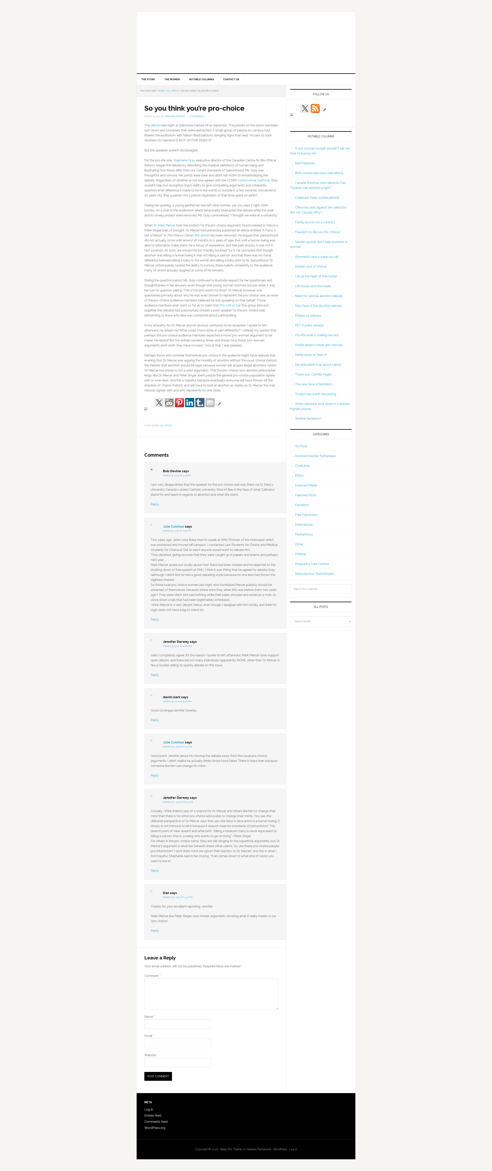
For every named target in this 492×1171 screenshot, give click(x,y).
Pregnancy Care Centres (312, 564)
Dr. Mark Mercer (164, 225)
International (304, 524)
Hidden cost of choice (310, 266)
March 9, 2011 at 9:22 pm (177, 701)
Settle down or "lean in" (311, 355)
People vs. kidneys (308, 315)
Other (299, 544)
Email (149, 1036)
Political (300, 554)
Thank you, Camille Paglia (313, 374)
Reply (155, 504)
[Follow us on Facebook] (294, 117)
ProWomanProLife (246, 42)
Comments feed (156, 1121)
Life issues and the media (313, 286)
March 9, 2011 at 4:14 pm (177, 475)
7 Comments (197, 116)
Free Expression (306, 515)
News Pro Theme (231, 1149)
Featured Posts (306, 495)
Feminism (302, 505)
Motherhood (304, 534)
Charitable (302, 466)
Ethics (299, 475)
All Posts (166, 425)
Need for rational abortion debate (318, 296)
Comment (152, 976)
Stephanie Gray (184, 160)
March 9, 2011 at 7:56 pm (177, 531)
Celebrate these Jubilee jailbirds (317, 197)
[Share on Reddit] (169, 402)
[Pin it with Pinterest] (179, 402)
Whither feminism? (308, 418)
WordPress (280, 1149)
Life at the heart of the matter (316, 276)
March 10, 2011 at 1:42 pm (177, 897)
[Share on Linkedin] (189, 402)
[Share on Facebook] (149, 411)
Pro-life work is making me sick (317, 335)
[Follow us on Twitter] (305, 108)
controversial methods (254, 180)
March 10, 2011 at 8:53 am (178, 802)
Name (149, 1016)
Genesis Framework (259, 1149)
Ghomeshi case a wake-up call (316, 257)
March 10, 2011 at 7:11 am (177, 746)
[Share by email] (210, 402)
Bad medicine (304, 163)
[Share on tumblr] (199, 402)
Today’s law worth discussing (315, 394)
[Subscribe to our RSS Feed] (315, 108)
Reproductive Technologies (314, 573)
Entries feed (152, 1115)
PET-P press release (309, 325)
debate (156, 125)
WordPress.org (154, 1128)
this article (201, 235)
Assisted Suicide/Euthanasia (315, 456)
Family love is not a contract (315, 222)
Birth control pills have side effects (319, 173)
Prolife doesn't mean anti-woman (318, 345)
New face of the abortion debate (318, 306)
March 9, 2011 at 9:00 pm (177, 646)
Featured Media (306, 485)
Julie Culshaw (173, 526)
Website (150, 1055)
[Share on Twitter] (159, 402)
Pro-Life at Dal (230, 305)
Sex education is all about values (318, 364)
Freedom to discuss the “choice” (318, 232)
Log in (148, 1109)
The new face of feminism (313, 384)
